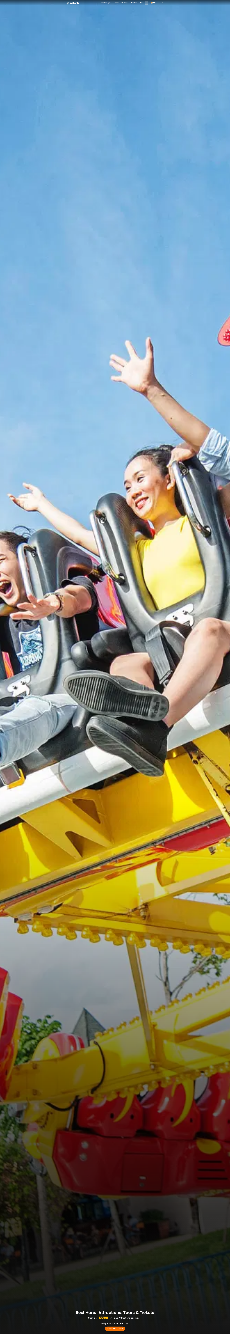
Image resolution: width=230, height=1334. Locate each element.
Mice (141, 3)
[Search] (146, 3)
